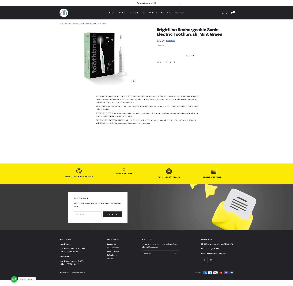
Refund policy (112, 255)
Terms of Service (113, 251)
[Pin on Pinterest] (166, 62)
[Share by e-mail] (174, 62)
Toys (143, 13)
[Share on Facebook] (163, 62)
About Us (110, 259)
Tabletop (112, 13)
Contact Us (111, 244)
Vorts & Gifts (166, 13)
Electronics (153, 13)
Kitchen (122, 13)
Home (61, 23)
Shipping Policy (113, 248)
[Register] (175, 253)
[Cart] (232, 13)
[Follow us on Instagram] (211, 260)
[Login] (227, 13)
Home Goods (134, 13)
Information (179, 13)
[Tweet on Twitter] (170, 62)
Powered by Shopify (78, 273)
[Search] (223, 13)
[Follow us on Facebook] (204, 260)
